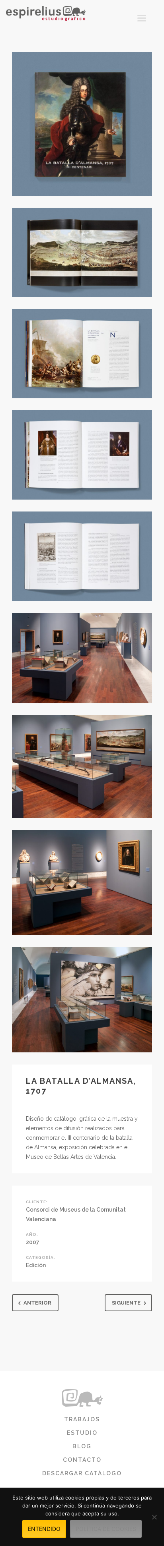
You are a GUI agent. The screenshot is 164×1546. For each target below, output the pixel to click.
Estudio (82, 1433)
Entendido (44, 1528)
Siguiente (126, 1303)
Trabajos (82, 1419)
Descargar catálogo (82, 1473)
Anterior (37, 1303)
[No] (154, 1517)
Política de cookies (106, 1528)
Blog (82, 1446)
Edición (36, 1265)
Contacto (82, 1460)
